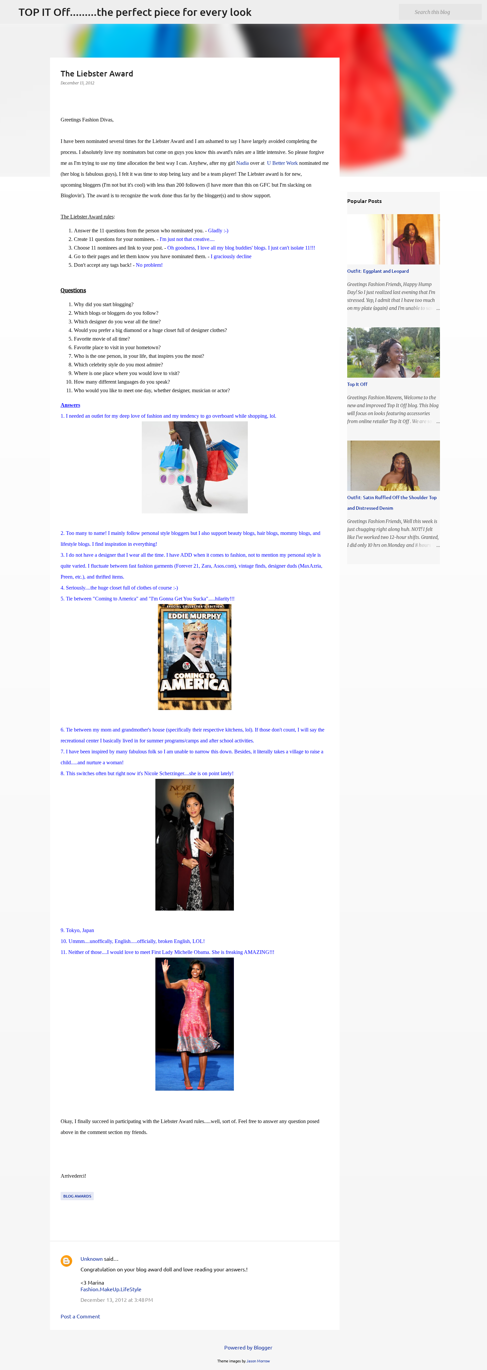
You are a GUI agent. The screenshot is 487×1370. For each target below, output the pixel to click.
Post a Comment (80, 1316)
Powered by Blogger (247, 1347)
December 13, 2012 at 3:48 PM (117, 1299)
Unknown (92, 1258)
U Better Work (282, 163)
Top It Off (357, 384)
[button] (65, 96)
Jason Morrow (258, 1360)
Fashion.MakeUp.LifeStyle (111, 1289)
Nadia (242, 163)
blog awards (77, 1196)
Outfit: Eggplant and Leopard (378, 271)
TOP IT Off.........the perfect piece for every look (135, 11)
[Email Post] (65, 1188)
